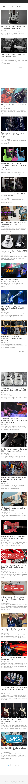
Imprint (18, 781)
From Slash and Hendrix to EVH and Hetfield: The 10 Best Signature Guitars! (13, 567)
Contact (22, 781)
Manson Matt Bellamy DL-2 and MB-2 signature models (14, 252)
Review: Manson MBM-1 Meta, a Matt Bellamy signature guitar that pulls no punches (13, 599)
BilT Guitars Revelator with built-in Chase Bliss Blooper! (13, 509)
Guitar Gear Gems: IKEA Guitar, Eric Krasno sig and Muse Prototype (13, 223)
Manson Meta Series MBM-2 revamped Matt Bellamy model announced (11, 338)
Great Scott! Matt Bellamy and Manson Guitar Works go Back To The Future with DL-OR (14, 420)
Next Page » (17, 765)
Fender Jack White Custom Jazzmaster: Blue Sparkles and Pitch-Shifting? (14, 308)
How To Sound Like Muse (9, 279)
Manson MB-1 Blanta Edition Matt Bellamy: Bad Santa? (13, 195)
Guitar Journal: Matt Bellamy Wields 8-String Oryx (13, 105)
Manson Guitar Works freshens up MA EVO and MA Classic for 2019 (13, 720)
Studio (16, 281)
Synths (19, 281)
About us (6, 781)
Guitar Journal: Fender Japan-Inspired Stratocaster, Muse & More (14, 27)
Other (13, 281)
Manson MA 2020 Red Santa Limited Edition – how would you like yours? (13, 537)
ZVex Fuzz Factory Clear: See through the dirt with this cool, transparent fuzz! (14, 689)
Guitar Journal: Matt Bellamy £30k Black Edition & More (13, 56)
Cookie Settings (14, 782)
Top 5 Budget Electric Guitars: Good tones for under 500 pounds (13, 749)
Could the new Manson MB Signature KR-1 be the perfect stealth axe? (14, 450)
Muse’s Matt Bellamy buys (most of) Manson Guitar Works (13, 658)
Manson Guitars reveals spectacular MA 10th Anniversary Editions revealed (13, 479)
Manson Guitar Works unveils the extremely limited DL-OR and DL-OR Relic (13, 390)
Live (8, 281)
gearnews (8, 1)
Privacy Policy (12, 781)
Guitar (6, 30)
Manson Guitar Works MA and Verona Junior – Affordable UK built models (13, 165)
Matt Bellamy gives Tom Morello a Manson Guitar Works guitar (13, 630)
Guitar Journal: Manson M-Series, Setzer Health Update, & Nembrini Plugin (13, 135)
